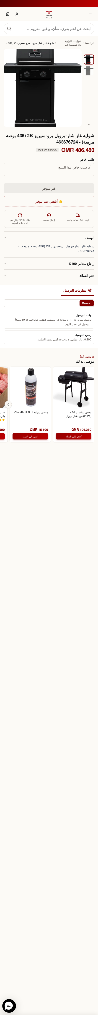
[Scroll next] (8, 404)
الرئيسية (89, 43)
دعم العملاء (87, 275)
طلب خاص (87, 159)
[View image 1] (89, 60)
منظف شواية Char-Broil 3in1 (31, 412)
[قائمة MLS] (90, 14)
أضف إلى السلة (74, 436)
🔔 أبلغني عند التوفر (49, 201)
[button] (9, 1006)
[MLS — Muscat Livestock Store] (49, 14)
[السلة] (8, 14)
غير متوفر (48, 188)
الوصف (89, 237)
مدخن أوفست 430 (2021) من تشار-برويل (78, 414)
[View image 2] (89, 71)
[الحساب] (17, 14)
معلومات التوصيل (75, 290)
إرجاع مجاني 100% (81, 263)
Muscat (86, 303)
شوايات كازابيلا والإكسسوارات (73, 42)
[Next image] (88, 124)
